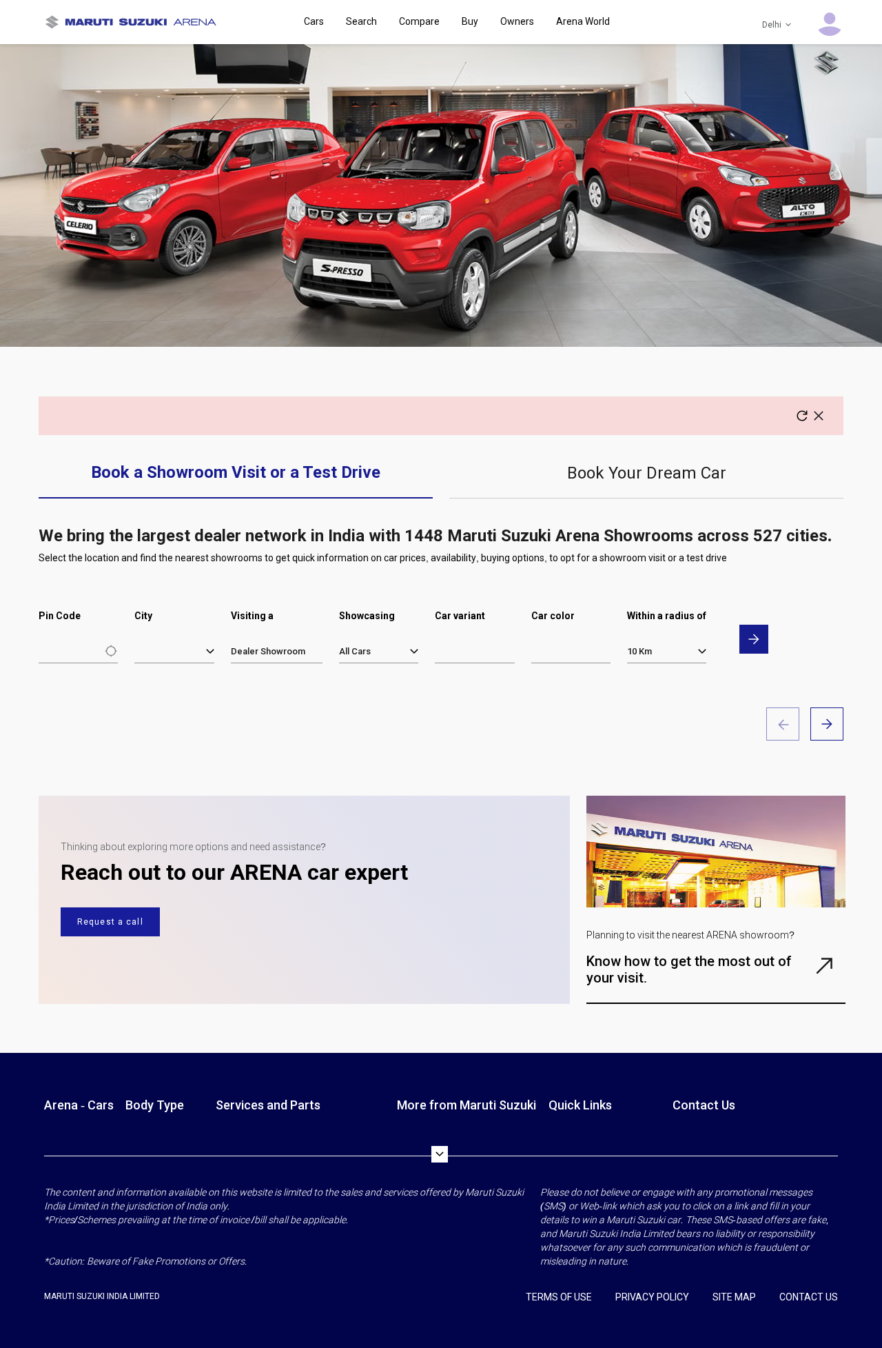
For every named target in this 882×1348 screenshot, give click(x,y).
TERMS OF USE (559, 1296)
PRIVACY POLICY (652, 1296)
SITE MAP (734, 1296)
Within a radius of (666, 615)
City (143, 615)
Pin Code (60, 615)
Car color (553, 615)
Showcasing (367, 615)
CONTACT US (808, 1296)
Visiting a (252, 615)
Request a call (110, 922)
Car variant (460, 615)
